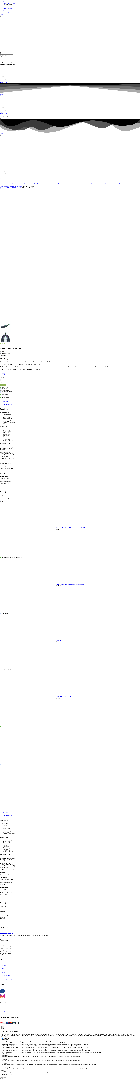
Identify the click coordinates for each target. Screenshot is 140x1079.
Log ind (3, 1008)
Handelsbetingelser (5, 975)
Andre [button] (2, 1070)
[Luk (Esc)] (5, 1077)
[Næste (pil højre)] (2, 1078)
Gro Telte (70, 183)
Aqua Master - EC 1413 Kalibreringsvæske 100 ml (71, 528)
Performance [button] (4, 1057)
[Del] (3, 1077)
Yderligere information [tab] (8, 404)
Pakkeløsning (108, 183)
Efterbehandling (94, 183)
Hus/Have (121, 183)
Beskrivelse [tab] (5, 401)
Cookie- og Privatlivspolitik (7, 979)
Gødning (25, 183)
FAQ (2, 968)
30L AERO (19, 186)
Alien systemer (10, 186)
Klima (58, 183)
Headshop (134, 183)
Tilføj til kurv (3, 384)
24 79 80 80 (5, 928)
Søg (1, 52)
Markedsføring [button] (4, 1066)
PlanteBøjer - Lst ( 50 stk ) (64, 696)
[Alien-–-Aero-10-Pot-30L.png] (29, 246)
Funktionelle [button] (4, 1053)
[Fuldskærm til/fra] (2, 1077)
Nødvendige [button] (4, 1036)
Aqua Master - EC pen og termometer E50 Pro (70, 584)
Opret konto (4, 1011)
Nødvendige (6, 1038)
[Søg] (0, 118)
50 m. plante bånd (61, 640)
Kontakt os (3, 965)
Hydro (13, 183)
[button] (3, 343)
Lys (4, 183)
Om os (3, 972)
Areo (15, 186)
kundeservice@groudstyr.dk (6, 933)
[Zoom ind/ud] (0, 1077)
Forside (1, 186)
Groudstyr (81, 183)
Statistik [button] (3, 1062)
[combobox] (6, 58)
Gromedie (36, 183)
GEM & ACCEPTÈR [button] (6, 1074)
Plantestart (48, 183)
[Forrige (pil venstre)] (0, 1078)
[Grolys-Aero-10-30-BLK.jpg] (29, 320)
